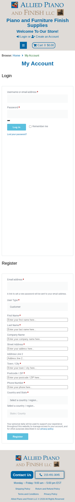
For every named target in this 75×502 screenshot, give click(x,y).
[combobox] (21, 405)
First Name (14, 315)
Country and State (17, 392)
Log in (16, 127)
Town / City (14, 363)
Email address (20, 279)
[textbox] (21, 405)
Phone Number (16, 382)
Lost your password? (17, 134)
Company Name (16, 334)
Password (18, 107)
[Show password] (8, 120)
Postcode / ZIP (16, 373)
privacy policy (46, 429)
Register (18, 436)
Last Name (14, 325)
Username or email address (27, 91)
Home (16, 55)
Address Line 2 (15, 354)
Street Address (16, 344)
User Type (13, 300)
